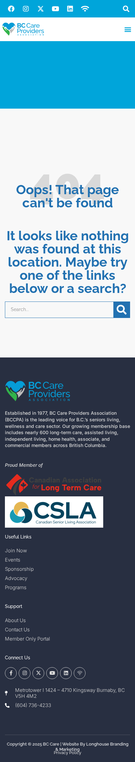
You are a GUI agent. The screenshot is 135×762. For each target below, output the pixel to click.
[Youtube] (55, 8)
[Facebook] (11, 8)
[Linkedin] (70, 8)
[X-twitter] (40, 8)
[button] (126, 8)
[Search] (121, 310)
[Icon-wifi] (80, 673)
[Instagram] (25, 8)
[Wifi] (84, 8)
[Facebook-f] (11, 673)
